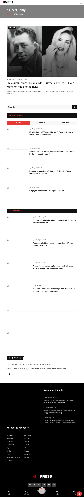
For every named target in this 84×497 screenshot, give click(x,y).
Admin (11, 79)
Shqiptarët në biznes (13, 457)
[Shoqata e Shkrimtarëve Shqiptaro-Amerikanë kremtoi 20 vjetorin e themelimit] (19, 226)
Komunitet (10, 445)
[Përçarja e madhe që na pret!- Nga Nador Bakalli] (17, 195)
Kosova (26, 445)
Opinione (27, 451)
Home (11, 14)
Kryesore (10, 448)
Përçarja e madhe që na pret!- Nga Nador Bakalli (47, 191)
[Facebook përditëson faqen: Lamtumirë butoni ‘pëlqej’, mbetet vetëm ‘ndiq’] (19, 249)
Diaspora (10, 438)
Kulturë (26, 448)
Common (65, 123)
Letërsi (9, 451)
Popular (42, 123)
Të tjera (9, 460)
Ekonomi (27, 438)
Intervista (10, 441)
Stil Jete (26, 457)
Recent (18, 123)
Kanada (26, 441)
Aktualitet (10, 435)
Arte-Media (27, 435)
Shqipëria (27, 454)
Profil (8, 454)
